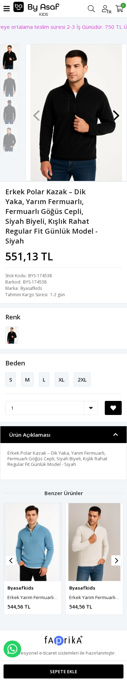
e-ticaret (48, 653)
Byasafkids (31, 288)
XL (62, 379)
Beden (15, 363)
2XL (82, 379)
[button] (116, 112)
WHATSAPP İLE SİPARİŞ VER (12, 649)
